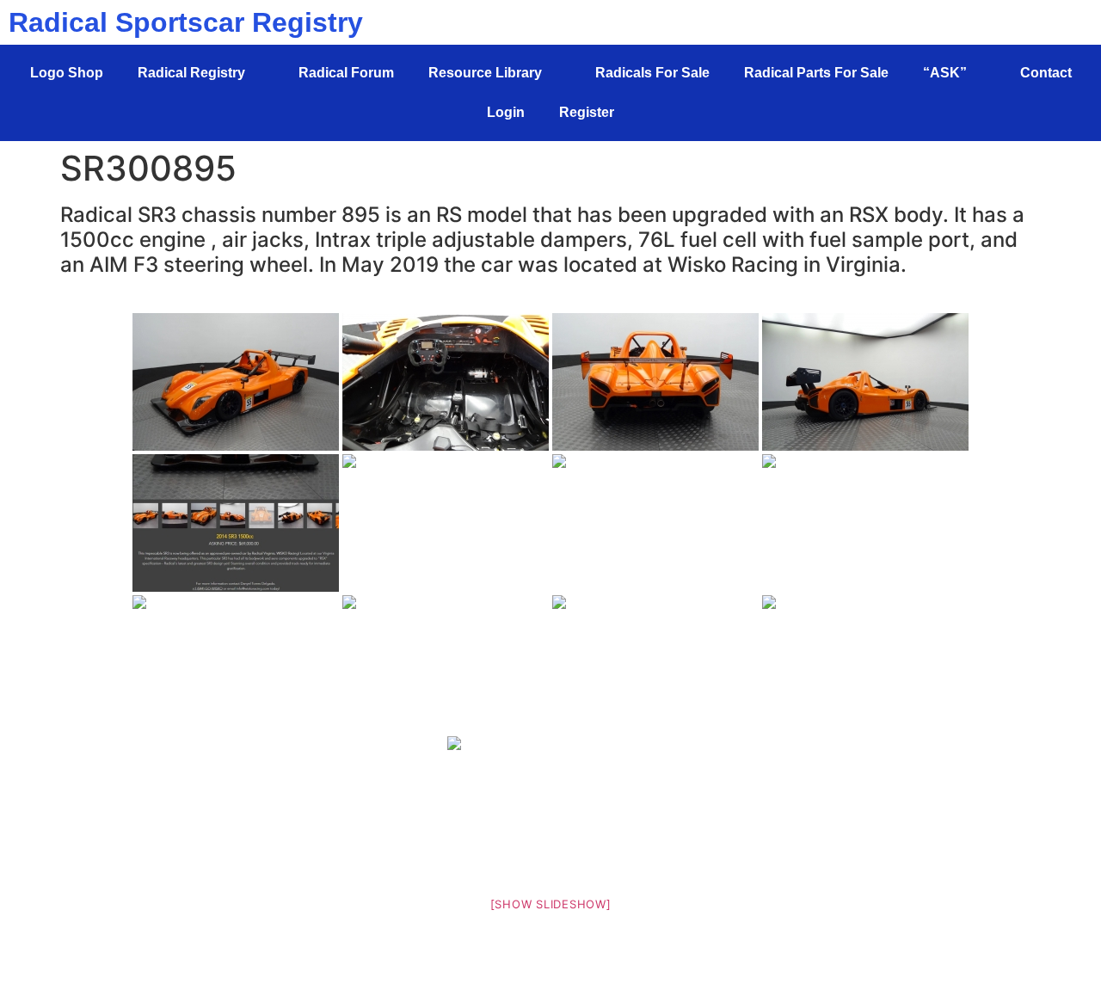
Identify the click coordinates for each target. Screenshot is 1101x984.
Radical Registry (191, 72)
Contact (1046, 72)
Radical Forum (346, 72)
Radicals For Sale (652, 72)
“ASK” (945, 72)
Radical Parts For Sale (816, 72)
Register (586, 112)
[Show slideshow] (551, 904)
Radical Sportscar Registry (186, 22)
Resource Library (485, 72)
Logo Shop (66, 72)
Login (506, 112)
